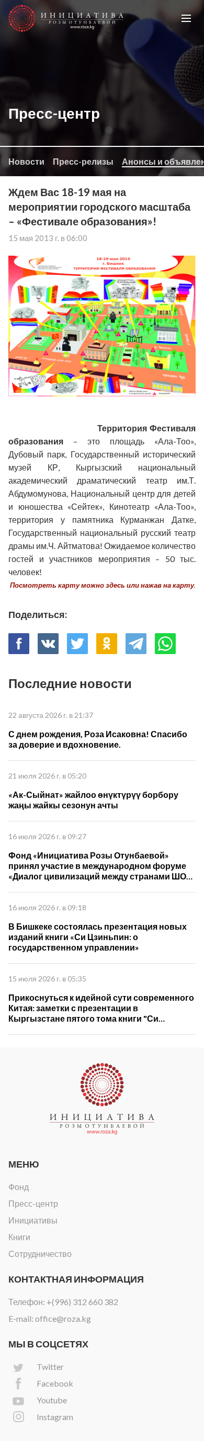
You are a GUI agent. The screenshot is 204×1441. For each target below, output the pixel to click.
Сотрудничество (40, 1254)
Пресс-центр (33, 1203)
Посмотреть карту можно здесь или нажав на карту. (103, 585)
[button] (186, 18)
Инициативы (33, 1220)
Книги (19, 1237)
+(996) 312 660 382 (82, 1302)
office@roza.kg (63, 1318)
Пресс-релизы (83, 161)
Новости (26, 161)
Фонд (18, 1187)
